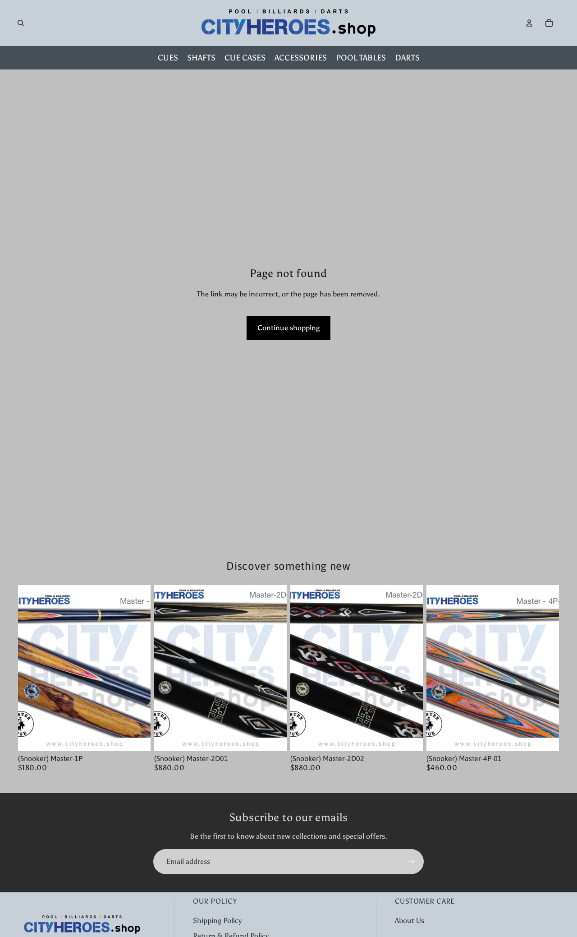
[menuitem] (168, 58)
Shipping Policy (217, 920)
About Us (409, 920)
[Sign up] (411, 861)
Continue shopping (288, 327)
